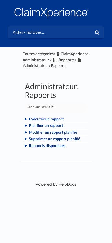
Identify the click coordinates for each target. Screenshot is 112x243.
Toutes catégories (38, 54)
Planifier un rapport (46, 125)
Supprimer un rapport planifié (54, 139)
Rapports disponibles (47, 145)
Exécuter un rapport (46, 119)
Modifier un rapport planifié (53, 132)
